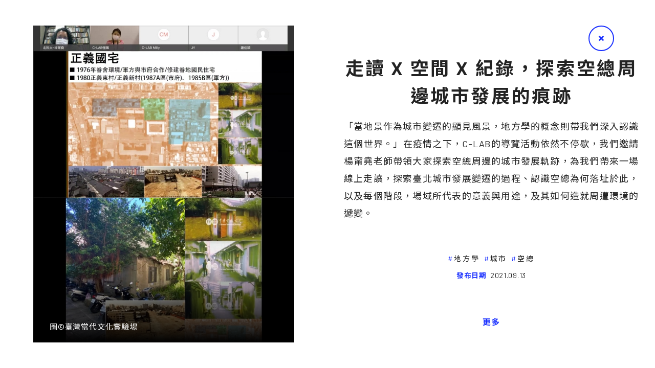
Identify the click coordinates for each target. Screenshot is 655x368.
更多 (491, 322)
